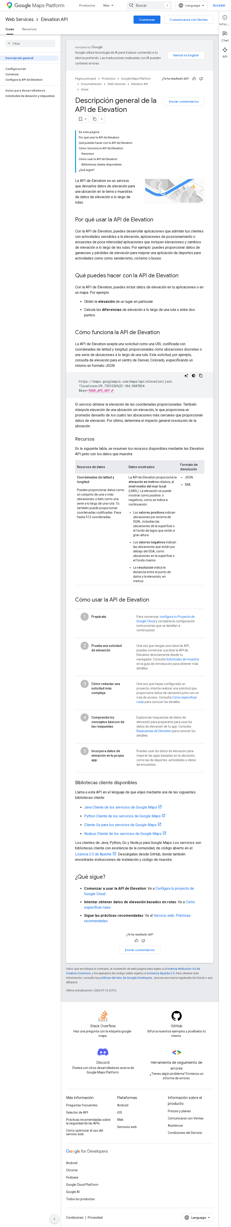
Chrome (72, 1170)
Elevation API (54, 19)
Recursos (29, 29)
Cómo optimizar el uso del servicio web (84, 1132)
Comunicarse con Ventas (189, 20)
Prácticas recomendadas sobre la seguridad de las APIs (88, 1121)
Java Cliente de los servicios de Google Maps (120, 807)
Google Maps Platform (136, 78)
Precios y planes (179, 1111)
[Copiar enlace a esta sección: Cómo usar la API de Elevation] (153, 600)
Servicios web (127, 1127)
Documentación (91, 84)
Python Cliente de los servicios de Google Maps (122, 816)
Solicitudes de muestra (182, 659)
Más (106, 5)
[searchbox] (30, 43)
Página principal (85, 78)
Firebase (72, 1177)
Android (122, 1105)
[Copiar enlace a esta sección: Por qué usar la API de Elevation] (157, 220)
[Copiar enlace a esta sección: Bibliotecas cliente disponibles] (141, 783)
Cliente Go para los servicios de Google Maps (120, 825)
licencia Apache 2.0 (162, 973)
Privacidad (95, 1217)
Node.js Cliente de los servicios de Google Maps (123, 834)
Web (120, 1119)
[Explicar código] (186, 375)
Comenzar (147, 20)
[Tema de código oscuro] (193, 375)
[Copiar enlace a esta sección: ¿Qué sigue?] (109, 877)
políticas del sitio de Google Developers (126, 977)
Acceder (219, 5)
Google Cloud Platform (82, 1184)
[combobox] (149, 5)
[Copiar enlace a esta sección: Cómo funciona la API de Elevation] (164, 332)
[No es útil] (201, 78)
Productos (87, 5)
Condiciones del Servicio (185, 1133)
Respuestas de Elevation (153, 731)
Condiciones (74, 1217)
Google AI (73, 1192)
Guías (9, 29)
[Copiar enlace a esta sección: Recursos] (99, 439)
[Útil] (194, 78)
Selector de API (77, 1112)
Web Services (19, 19)
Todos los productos (80, 1199)
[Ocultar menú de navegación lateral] (54, 1218)
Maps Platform (48, 5)
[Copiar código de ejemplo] (200, 375)
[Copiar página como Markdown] (95, 119)
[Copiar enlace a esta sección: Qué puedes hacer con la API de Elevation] (182, 276)
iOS (119, 1112)
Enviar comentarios (184, 101)
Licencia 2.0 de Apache (93, 854)
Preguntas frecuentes (81, 1105)
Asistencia (175, 1125)
